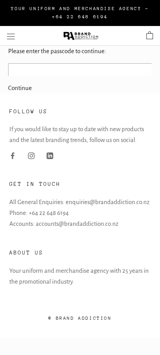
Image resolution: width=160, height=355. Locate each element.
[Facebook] (12, 155)
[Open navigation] (11, 36)
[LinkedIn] (50, 155)
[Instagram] (31, 155)
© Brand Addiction (79, 318)
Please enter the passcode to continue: (57, 51)
